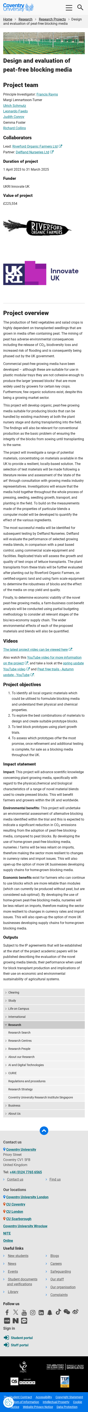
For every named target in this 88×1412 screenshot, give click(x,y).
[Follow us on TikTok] (58, 1312)
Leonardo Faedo (15, 111)
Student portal (22, 1338)
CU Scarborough (18, 1219)
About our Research (21, 1057)
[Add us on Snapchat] (50, 1314)
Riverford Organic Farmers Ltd (35, 146)
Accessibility (44, 1397)
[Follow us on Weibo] (75, 1312)
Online (8, 1241)
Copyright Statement (69, 1397)
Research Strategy (20, 1089)
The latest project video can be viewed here (35, 650)
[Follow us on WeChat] (67, 1312)
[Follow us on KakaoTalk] (24, 1321)
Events (13, 1272)
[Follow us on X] (15, 1312)
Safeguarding (60, 1272)
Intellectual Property (56, 1402)
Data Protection (67, 1407)
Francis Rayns (47, 94)
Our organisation (63, 1287)
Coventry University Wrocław (25, 1226)
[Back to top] (44, 1130)
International (16, 1016)
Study (12, 1000)
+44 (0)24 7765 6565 (26, 1172)
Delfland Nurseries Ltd (32, 152)
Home (7, 19)
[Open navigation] (69, 7)
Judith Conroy (13, 117)
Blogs (54, 1256)
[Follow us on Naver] (15, 1321)
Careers (56, 1264)
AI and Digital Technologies (26, 1065)
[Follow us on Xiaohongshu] (7, 1321)
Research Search (19, 1032)
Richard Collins (14, 128)
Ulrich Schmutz (14, 106)
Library (13, 1292)
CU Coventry (15, 1204)
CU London (14, 1212)
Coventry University (21, 1150)
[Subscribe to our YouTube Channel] (24, 1314)
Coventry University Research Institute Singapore (40, 1097)
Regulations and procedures (26, 1081)
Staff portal (19, 1345)
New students (18, 1256)
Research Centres (20, 1040)
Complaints (59, 1295)
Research (25, 19)
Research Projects (52, 19)
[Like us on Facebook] (7, 1314)
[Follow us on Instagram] (33, 1314)
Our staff (57, 1279)
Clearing (13, 992)
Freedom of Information (23, 1402)
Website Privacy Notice (38, 1407)
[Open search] (80, 7)
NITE (7, 1233)
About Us (14, 1113)
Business (14, 1105)
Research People (19, 1048)
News (12, 1264)
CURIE (12, 1073)
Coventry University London (27, 1197)
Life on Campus (18, 1008)
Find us (55, 1179)
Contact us (15, 1179)
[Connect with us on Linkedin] (41, 1314)
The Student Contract (18, 1397)
